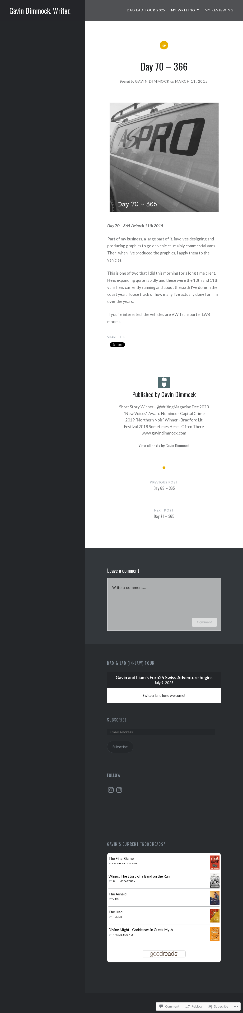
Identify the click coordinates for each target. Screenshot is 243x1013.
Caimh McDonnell (125, 863)
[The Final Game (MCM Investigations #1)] (215, 868)
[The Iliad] (215, 922)
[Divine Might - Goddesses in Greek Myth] (215, 939)
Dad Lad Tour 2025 (146, 10)
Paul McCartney (123, 881)
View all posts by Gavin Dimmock (164, 446)
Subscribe (116, 720)
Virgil (116, 899)
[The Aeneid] (215, 904)
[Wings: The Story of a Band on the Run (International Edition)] (215, 886)
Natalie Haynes (122, 934)
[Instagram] (111, 790)
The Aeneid (117, 894)
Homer (117, 916)
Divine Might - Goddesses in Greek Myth (140, 929)
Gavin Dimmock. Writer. (39, 10)
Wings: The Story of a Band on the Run (139, 876)
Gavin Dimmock (152, 81)
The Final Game (121, 858)
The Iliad (115, 912)
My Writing (183, 10)
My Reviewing (219, 10)
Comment (204, 622)
